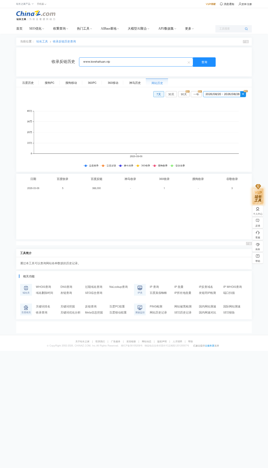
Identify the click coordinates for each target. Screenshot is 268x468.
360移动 (113, 83)
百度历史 (28, 83)
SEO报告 (229, 312)
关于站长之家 (82, 341)
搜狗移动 (71, 83)
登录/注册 (247, 4)
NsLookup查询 (118, 287)
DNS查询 (66, 287)
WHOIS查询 (43, 287)
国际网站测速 (232, 306)
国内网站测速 (207, 306)
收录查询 (41, 312)
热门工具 (83, 28)
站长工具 (42, 41)
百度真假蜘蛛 (158, 293)
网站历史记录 (158, 312)
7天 (159, 94)
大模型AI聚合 (137, 28)
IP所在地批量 (182, 293)
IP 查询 (154, 287)
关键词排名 (43, 306)
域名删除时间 (44, 293)
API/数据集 (166, 28)
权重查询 (59, 28)
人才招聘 (177, 341)
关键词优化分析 (70, 312)
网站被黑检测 (183, 306)
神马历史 (135, 83)
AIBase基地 (108, 28)
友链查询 (66, 293)
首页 (19, 28)
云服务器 (209, 345)
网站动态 (146, 341)
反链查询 (91, 306)
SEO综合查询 (93, 293)
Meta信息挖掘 (94, 312)
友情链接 (131, 341)
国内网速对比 (207, 312)
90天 (184, 94)
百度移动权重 (118, 312)
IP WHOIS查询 (232, 287)
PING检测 (156, 306)
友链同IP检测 (207, 293)
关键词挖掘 (67, 306)
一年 (196, 94)
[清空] (189, 62)
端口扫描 (229, 293)
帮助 (190, 341)
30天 (171, 94)
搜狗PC (49, 83)
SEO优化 (35, 28)
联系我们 (100, 341)
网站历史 (157, 83)
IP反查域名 (206, 287)
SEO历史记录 (183, 312)
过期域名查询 (93, 287)
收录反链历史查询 (64, 41)
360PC (92, 83)
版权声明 (162, 341)
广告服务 (115, 341)
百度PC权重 (117, 306)
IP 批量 (178, 287)
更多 (188, 28)
